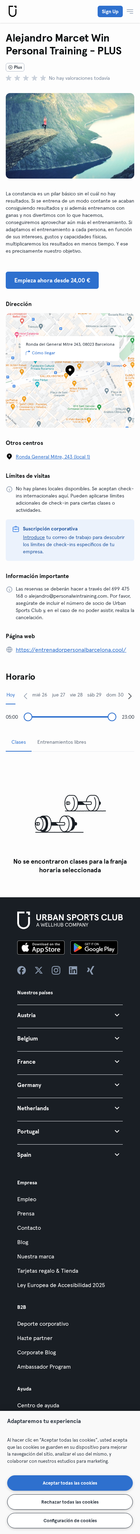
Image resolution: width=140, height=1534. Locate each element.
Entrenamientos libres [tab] (61, 742)
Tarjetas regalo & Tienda (47, 1270)
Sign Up (110, 11)
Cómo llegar (43, 352)
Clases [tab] (18, 742)
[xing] (90, 970)
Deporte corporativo (43, 1323)
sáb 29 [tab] (94, 694)
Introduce (34, 537)
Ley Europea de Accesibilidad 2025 (61, 1284)
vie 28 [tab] (76, 694)
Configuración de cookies (70, 1520)
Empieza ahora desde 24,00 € (52, 280)
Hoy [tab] (10, 694)
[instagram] (56, 970)
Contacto (29, 1227)
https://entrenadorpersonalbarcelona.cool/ (71, 649)
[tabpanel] (70, 817)
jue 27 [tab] (58, 694)
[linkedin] (73, 970)
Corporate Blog (36, 1352)
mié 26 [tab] (39, 694)
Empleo (26, 1199)
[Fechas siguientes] (130, 695)
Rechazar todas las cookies (70, 1502)
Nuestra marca (35, 1256)
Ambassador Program (44, 1366)
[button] (70, 1015)
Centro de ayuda (38, 1405)
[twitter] (38, 970)
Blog (22, 1242)
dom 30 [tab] (114, 694)
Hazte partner (34, 1337)
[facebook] (21, 970)
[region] (70, 1472)
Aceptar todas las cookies (70, 1483)
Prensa (25, 1213)
